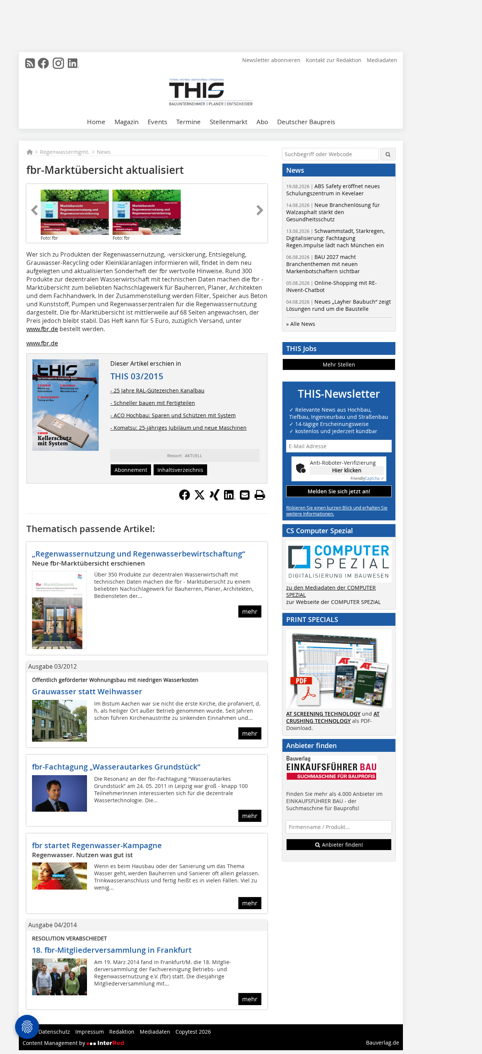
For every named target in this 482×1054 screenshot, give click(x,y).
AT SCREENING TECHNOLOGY (323, 713)
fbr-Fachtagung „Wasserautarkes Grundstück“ (116, 767)
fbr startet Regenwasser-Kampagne (97, 845)
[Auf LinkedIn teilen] (229, 498)
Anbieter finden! (341, 844)
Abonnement (130, 469)
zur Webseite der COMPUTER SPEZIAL (333, 601)
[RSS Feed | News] (30, 63)
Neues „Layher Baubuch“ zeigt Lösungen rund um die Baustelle (338, 305)
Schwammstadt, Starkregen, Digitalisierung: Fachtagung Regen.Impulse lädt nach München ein (335, 238)
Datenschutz (54, 1031)
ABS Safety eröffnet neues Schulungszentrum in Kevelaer (333, 190)
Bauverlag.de (382, 1042)
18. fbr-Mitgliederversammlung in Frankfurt (112, 950)
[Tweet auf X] (199, 498)
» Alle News (300, 323)
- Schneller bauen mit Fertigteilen (152, 402)
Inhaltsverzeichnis (180, 469)
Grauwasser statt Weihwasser (87, 691)
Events (157, 121)
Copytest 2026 (193, 1031)
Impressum (89, 1031)
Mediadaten (382, 60)
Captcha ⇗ (367, 478)
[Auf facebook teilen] (184, 498)
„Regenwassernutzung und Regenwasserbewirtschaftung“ (138, 554)
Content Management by (55, 1042)
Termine (188, 121)
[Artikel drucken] (259, 494)
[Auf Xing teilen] (214, 498)
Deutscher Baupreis (306, 121)
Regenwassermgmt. (65, 151)
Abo (262, 121)
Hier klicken (347, 470)
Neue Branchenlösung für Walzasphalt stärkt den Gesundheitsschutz (333, 212)
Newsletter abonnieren (271, 60)
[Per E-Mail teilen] (244, 494)
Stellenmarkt (228, 121)
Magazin (126, 121)
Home (96, 121)
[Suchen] (388, 154)
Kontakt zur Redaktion (334, 60)
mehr (250, 611)
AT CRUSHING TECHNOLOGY (333, 717)
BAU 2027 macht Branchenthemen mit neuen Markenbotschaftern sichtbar (323, 264)
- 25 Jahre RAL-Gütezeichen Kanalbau (157, 390)
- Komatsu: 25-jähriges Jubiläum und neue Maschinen (178, 427)
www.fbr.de (42, 329)
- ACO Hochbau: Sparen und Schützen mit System (173, 415)
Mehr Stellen (339, 364)
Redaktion (121, 1031)
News (104, 151)
